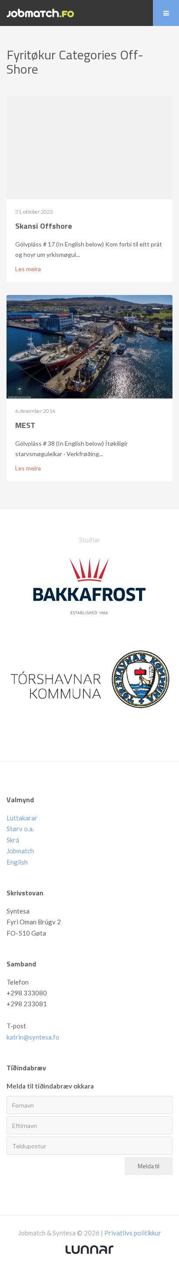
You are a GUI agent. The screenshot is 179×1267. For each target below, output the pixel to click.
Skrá (13, 840)
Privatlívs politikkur (132, 1233)
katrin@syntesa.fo (33, 1037)
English (17, 862)
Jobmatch (20, 851)
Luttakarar (22, 818)
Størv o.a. (20, 829)
